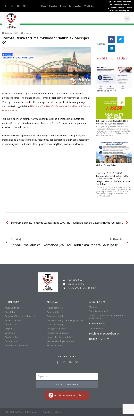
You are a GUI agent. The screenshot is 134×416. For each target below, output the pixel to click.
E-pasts (63, 6)
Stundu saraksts (75, 6)
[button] (127, 19)
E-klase (43, 6)
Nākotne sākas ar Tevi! (106, 90)
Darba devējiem (99, 339)
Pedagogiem (97, 323)
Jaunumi (27, 33)
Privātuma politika (52, 411)
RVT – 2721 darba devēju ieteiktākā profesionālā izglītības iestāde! (112, 122)
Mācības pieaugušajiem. (107, 165)
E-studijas (53, 6)
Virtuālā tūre (89, 6)
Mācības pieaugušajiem (104, 333)
